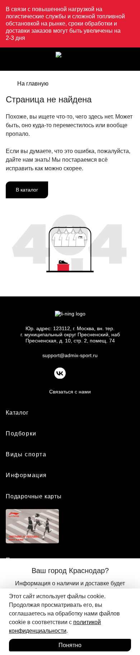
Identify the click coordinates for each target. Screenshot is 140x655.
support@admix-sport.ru (70, 355)
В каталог (27, 190)
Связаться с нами (70, 392)
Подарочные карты (34, 496)
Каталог (17, 413)
